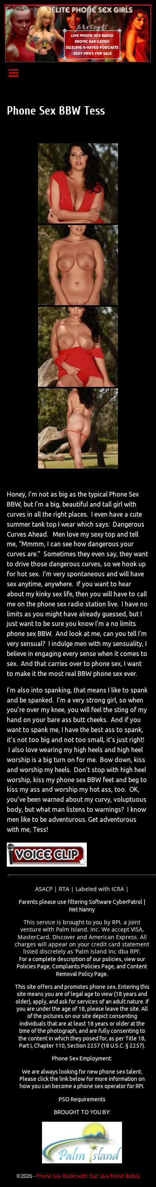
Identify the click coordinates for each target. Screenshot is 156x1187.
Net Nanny (82, 909)
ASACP (43, 889)
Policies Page (33, 966)
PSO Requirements (82, 1099)
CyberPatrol (127, 902)
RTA (64, 889)
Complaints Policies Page (83, 966)
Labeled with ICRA (100, 889)
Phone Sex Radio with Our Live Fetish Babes (88, 1175)
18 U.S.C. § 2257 (122, 1045)
